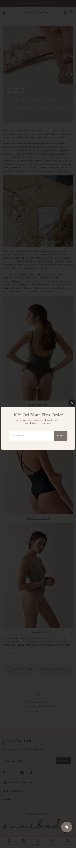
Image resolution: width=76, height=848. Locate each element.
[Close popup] (71, 402)
